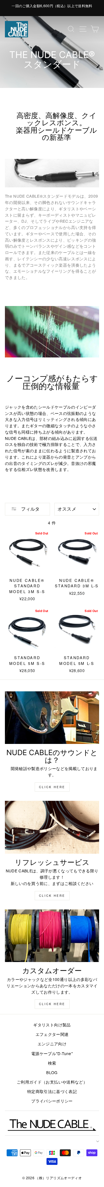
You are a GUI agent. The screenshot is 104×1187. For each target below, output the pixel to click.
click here (52, 787)
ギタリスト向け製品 (51, 1025)
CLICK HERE (52, 896)
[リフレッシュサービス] (52, 827)
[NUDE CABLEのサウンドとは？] (52, 717)
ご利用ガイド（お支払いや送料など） (52, 1082)
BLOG (51, 1072)
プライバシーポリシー (52, 1101)
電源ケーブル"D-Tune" (52, 1053)
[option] (52, 5)
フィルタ (30, 509)
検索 (52, 1063)
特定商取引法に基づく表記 (52, 1091)
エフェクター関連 (52, 1034)
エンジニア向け (52, 1043)
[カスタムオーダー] (52, 935)
